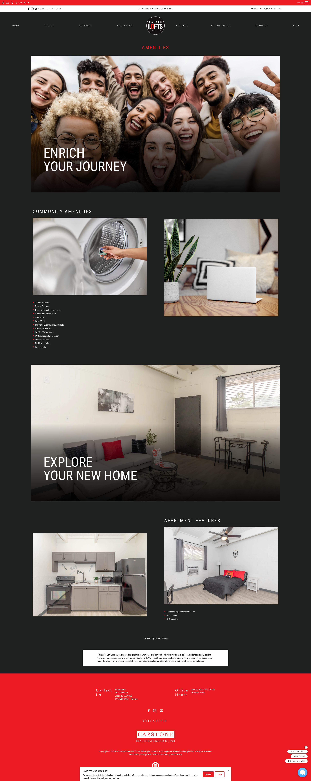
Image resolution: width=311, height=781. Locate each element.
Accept (208, 774)
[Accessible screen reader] (3, 3)
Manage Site (145, 754)
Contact (182, 26)
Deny (220, 774)
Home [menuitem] (16, 26)
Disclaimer (134, 754)
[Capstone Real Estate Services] (155, 736)
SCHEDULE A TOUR (49, 9)
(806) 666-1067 (266, 9)
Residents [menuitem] (261, 26)
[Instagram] (32, 8)
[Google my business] (36, 8)
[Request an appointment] (12, 3)
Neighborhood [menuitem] (221, 26)
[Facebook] (28, 8)
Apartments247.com (130, 751)
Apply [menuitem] (295, 26)
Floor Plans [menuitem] (125, 26)
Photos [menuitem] (49, 26)
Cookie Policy (176, 754)
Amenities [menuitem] (85, 26)
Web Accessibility (160, 754)
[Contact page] (7, 3)
